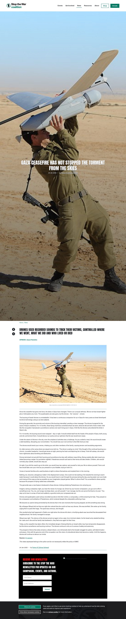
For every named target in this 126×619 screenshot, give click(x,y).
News (79, 5)
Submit (47, 589)
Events (60, 5)
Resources (88, 5)
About (97, 5)
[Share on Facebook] (13, 329)
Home (21, 322)
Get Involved (69, 5)
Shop (105, 6)
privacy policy (53, 612)
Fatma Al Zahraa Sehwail (69, 173)
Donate (114, 6)
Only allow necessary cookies (29, 612)
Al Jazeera (28, 538)
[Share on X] (13, 333)
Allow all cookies (29, 607)
